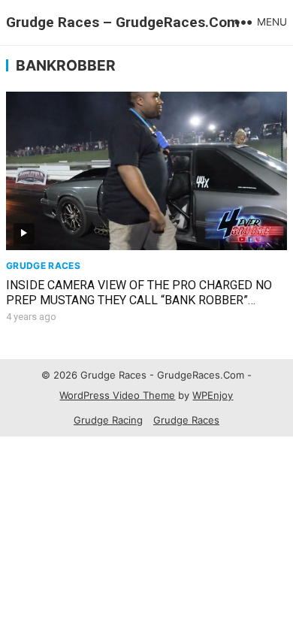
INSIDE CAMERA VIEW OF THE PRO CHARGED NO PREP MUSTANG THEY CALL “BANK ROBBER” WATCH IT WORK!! (139, 301)
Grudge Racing (108, 420)
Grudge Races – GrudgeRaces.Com (123, 22)
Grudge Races (43, 265)
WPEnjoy (212, 395)
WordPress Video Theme (117, 395)
